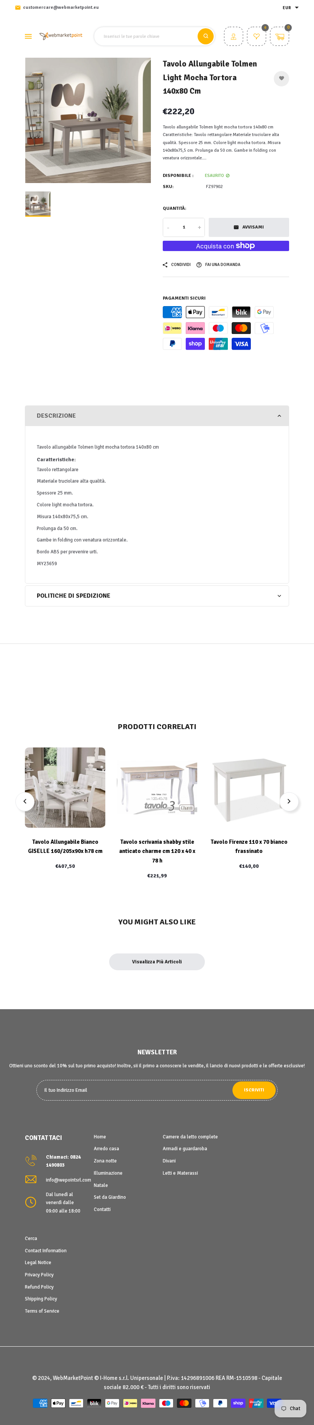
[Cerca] (206, 36)
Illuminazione (108, 1173)
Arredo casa (106, 1149)
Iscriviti (254, 1090)
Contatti (102, 1209)
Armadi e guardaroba (185, 1149)
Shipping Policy (41, 1299)
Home (100, 1137)
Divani (169, 1161)
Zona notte (105, 1161)
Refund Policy (39, 1287)
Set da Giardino (110, 1197)
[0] (256, 37)
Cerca (31, 1238)
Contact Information (46, 1251)
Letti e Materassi (180, 1173)
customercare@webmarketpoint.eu (61, 7)
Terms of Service (42, 1311)
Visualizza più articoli (157, 962)
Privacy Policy (39, 1275)
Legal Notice (38, 1263)
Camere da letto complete (190, 1137)
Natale (101, 1185)
